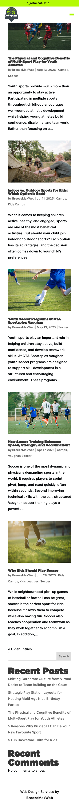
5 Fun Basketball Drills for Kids (32, 740)
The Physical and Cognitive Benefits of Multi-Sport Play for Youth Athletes (39, 62)
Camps (63, 69)
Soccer (13, 76)
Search (64, 656)
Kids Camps (16, 204)
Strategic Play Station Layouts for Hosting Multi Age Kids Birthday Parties (35, 698)
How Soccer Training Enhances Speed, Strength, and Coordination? (39, 443)
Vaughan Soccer (20, 455)
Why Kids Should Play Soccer (33, 570)
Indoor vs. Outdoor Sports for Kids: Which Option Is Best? (38, 192)
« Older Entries (20, 649)
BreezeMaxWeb (23, 69)
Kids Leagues (29, 581)
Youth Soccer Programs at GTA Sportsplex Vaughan (34, 321)
